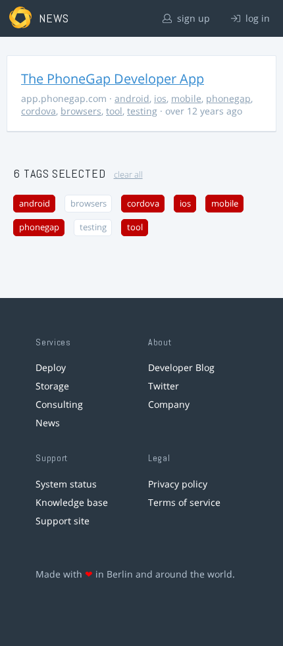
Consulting (59, 404)
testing (142, 111)
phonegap (228, 98)
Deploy (51, 367)
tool (114, 111)
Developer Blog (181, 367)
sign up (192, 18)
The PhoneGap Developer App (112, 78)
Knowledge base (72, 502)
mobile (186, 98)
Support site (63, 520)
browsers (81, 111)
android (132, 98)
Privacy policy (177, 484)
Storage (52, 386)
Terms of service (184, 502)
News (48, 422)
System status (66, 484)
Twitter (163, 386)
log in (256, 18)
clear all (128, 174)
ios (160, 98)
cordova (38, 111)
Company (169, 404)
